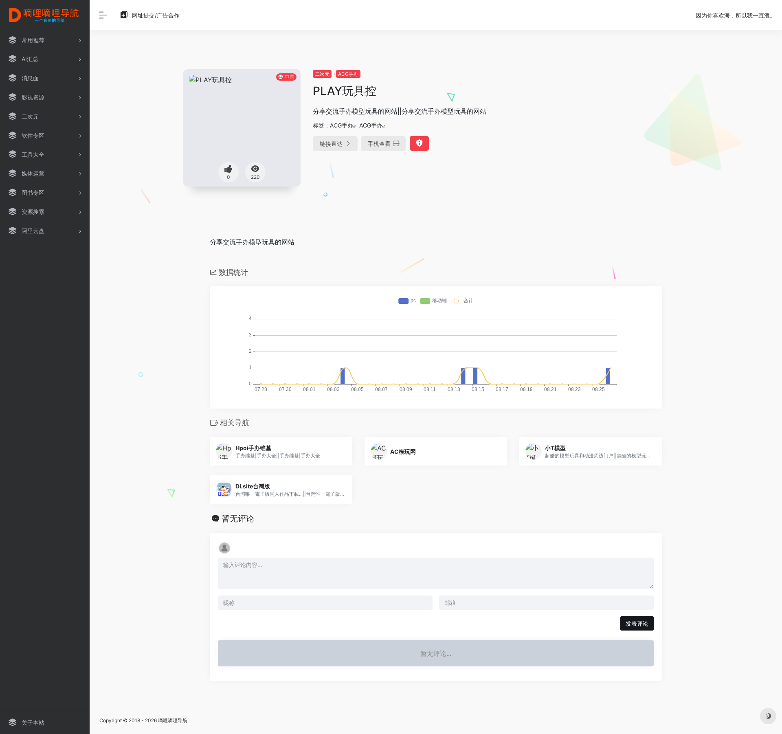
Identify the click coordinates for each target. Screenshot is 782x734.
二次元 (322, 74)
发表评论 (637, 623)
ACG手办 (348, 74)
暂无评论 (238, 518)
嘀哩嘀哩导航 (172, 720)
